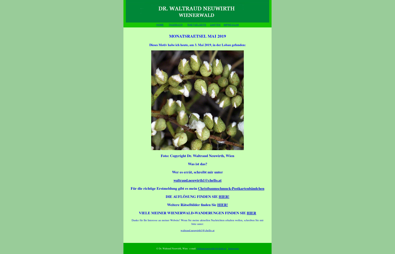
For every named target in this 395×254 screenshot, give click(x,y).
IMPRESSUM (231, 25)
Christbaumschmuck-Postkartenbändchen (231, 188)
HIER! (224, 196)
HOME (160, 25)
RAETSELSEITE (196, 25)
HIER (251, 212)
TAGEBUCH (176, 25)
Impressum (233, 248)
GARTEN (215, 25)
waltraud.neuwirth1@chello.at (197, 180)
